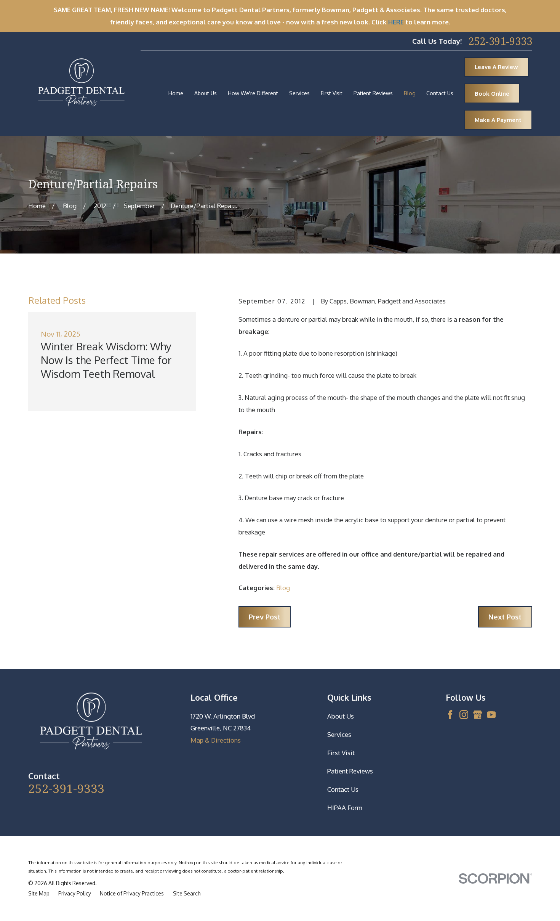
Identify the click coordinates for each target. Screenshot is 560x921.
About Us (340, 716)
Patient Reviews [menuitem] (373, 93)
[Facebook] (450, 714)
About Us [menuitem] (205, 93)
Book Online (492, 93)
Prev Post (264, 616)
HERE (396, 22)
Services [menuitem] (299, 93)
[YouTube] (491, 714)
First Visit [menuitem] (331, 93)
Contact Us (342, 789)
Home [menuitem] (175, 93)
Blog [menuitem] (410, 93)
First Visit (341, 753)
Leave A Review (496, 67)
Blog (283, 588)
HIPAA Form (344, 808)
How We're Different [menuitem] (253, 93)
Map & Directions (215, 740)
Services (339, 734)
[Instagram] (463, 714)
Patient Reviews (350, 771)
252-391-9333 (500, 41)
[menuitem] (39, 894)
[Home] (81, 84)
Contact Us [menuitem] (439, 93)
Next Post (505, 616)
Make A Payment (498, 120)
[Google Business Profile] (477, 714)
